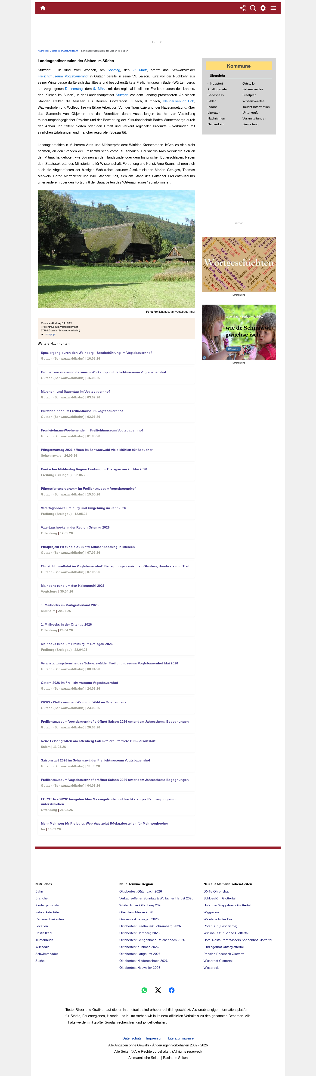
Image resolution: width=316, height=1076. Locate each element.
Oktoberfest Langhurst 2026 (140, 954)
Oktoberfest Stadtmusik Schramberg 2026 (150, 926)
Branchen (42, 898)
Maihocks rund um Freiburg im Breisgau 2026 (77, 644)
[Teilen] (243, 8)
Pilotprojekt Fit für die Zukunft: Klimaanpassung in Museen (88, 547)
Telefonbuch (44, 940)
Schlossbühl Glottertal (219, 898)
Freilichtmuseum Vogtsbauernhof (63, 76)
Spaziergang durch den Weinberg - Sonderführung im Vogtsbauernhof (96, 353)
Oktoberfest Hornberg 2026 (139, 933)
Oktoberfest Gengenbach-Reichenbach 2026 (152, 940)
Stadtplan (249, 95)
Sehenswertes (252, 89)
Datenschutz (132, 1038)
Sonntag (114, 70)
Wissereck (211, 967)
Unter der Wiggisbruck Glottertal (227, 905)
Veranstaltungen (254, 118)
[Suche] (253, 8)
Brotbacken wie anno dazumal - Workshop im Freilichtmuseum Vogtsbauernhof (103, 372)
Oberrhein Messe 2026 (136, 912)
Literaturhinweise (181, 1038)
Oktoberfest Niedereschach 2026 (143, 961)
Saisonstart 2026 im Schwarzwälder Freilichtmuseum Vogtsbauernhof (95, 760)
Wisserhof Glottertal (218, 961)
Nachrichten (216, 118)
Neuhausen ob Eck (178, 101)
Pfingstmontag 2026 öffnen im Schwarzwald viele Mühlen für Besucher (96, 450)
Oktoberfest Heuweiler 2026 (139, 967)
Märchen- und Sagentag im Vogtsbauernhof (75, 391)
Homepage (50, 334)
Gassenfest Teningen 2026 (139, 919)
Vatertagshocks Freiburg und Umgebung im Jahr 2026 (83, 508)
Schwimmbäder (46, 954)
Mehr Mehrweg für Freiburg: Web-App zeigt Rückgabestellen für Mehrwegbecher (104, 823)
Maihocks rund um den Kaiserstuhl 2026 (73, 585)
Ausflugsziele (217, 89)
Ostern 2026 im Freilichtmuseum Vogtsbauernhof (79, 683)
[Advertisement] (158, 28)
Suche (40, 961)
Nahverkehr (216, 124)
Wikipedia (42, 947)
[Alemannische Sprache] (239, 264)
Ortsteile (248, 83)
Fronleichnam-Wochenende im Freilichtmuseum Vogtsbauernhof (92, 430)
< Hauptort (215, 83)
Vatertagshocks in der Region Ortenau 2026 (75, 527)
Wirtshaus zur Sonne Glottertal (226, 933)
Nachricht (43, 50)
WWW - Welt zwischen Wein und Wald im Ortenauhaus (83, 702)
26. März (140, 70)
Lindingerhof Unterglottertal (224, 947)
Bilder (212, 101)
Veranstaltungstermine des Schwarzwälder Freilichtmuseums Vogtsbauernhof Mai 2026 (109, 663)
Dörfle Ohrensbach (217, 891)
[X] (158, 990)
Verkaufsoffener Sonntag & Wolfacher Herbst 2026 (156, 898)
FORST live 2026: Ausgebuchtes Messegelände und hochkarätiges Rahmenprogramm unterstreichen (108, 801)
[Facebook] (172, 990)
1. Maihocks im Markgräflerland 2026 (70, 605)
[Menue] (273, 8)
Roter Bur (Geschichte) (220, 926)
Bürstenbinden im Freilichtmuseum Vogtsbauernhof (82, 411)
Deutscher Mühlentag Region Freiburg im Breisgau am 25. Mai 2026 (94, 469)
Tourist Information (256, 107)
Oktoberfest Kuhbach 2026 (139, 947)
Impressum (155, 1038)
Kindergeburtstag (48, 905)
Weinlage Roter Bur (218, 919)
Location (41, 926)
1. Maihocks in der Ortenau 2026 (66, 624)
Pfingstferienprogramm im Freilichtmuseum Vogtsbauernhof (88, 488)
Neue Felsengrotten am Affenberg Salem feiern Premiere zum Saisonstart (98, 741)
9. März (99, 89)
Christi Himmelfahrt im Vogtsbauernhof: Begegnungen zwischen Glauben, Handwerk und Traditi (116, 566)
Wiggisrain (211, 912)
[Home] (43, 8)
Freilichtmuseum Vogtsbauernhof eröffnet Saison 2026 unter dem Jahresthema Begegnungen (115, 721)
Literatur (214, 112)
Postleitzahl (43, 933)
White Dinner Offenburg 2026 (140, 905)
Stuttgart (122, 95)
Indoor (212, 107)
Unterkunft (250, 112)
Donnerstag (74, 89)
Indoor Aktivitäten (48, 912)
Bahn (39, 891)
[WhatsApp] (144, 990)
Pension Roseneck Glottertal (224, 954)
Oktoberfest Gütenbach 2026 (140, 891)
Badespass (216, 95)
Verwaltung (250, 124)
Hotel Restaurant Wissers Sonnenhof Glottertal (238, 940)
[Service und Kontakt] (263, 8)
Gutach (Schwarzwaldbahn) (64, 50)
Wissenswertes (253, 101)
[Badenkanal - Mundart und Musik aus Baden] (239, 332)
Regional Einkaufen (49, 919)
